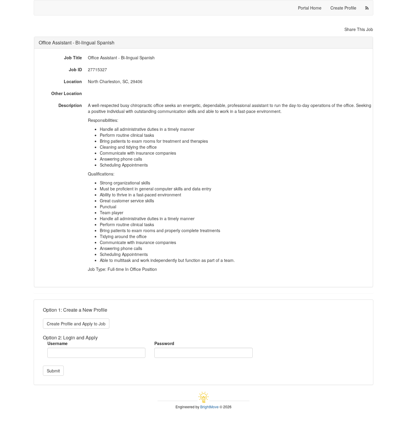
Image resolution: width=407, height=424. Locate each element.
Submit (53, 371)
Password (164, 343)
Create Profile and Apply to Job (76, 324)
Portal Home (309, 8)
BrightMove (209, 406)
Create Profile (343, 8)
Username (57, 343)
